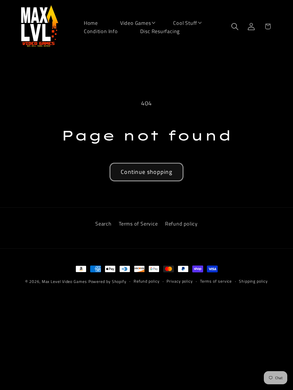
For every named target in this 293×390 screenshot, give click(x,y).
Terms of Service (138, 224)
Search (103, 224)
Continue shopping (146, 172)
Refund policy (181, 224)
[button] (132, 22)
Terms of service (216, 281)
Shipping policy (253, 281)
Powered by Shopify (107, 281)
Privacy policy (180, 281)
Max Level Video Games (64, 281)
